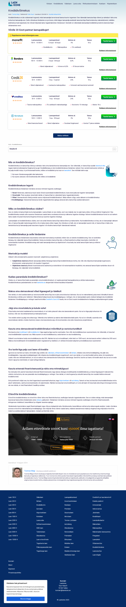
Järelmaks (96, 513)
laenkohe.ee (41, 282)
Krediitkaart (97, 516)
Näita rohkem (63, 135)
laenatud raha (100, 166)
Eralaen (66, 547)
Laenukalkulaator (98, 520)
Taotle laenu (108, 41)
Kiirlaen (49, 4)
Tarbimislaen (40, 532)
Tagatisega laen (41, 551)
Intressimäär (97, 505)
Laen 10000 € (13, 536)
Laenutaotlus (97, 551)
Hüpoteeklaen (112, 4)
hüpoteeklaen (64, 381)
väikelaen (51, 353)
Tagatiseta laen (41, 543)
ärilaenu (39, 400)
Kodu (9, 144)
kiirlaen (74, 353)
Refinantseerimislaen (90, 4)
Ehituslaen (68, 539)
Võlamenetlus (97, 543)
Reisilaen (67, 505)
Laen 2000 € (12, 520)
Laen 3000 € (12, 524)
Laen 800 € (12, 513)
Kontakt (11, 561)
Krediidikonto (58, 4)
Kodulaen (39, 516)
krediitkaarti (23, 332)
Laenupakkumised (70, 497)
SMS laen (39, 528)
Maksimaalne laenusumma (101, 532)
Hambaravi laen (69, 555)
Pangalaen (96, 536)
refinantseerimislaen (62, 353)
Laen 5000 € (12, 532)
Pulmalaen (68, 536)
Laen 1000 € (12, 516)
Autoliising (68, 524)
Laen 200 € (12, 501)
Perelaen (67, 509)
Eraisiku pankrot (98, 501)
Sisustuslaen (68, 513)
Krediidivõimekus (98, 547)
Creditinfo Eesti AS (52, 299)
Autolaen (102, 4)
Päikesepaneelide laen (44, 547)
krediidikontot (35, 332)
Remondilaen (68, 532)
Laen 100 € (12, 497)
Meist (10, 565)
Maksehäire (96, 524)
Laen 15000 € (13, 539)
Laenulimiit (96, 539)
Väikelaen (68, 4)
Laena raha (77, 4)
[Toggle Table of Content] (113, 149)
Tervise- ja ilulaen (70, 520)
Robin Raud (31, 14)
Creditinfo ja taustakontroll (102, 497)
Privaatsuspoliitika (14, 573)
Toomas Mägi (15, 14)
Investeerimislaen (70, 501)
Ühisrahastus (40, 536)
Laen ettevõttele (42, 539)
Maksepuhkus (97, 528)
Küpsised (11, 569)
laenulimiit (67, 170)
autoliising (75, 381)
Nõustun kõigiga (25, 599)
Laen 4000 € (12, 528)
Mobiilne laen (69, 543)
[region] (25, 591)
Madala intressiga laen (72, 551)
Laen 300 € (12, 505)
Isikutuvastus (97, 509)
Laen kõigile (97, 555)
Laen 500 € (12, 509)
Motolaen (67, 516)
